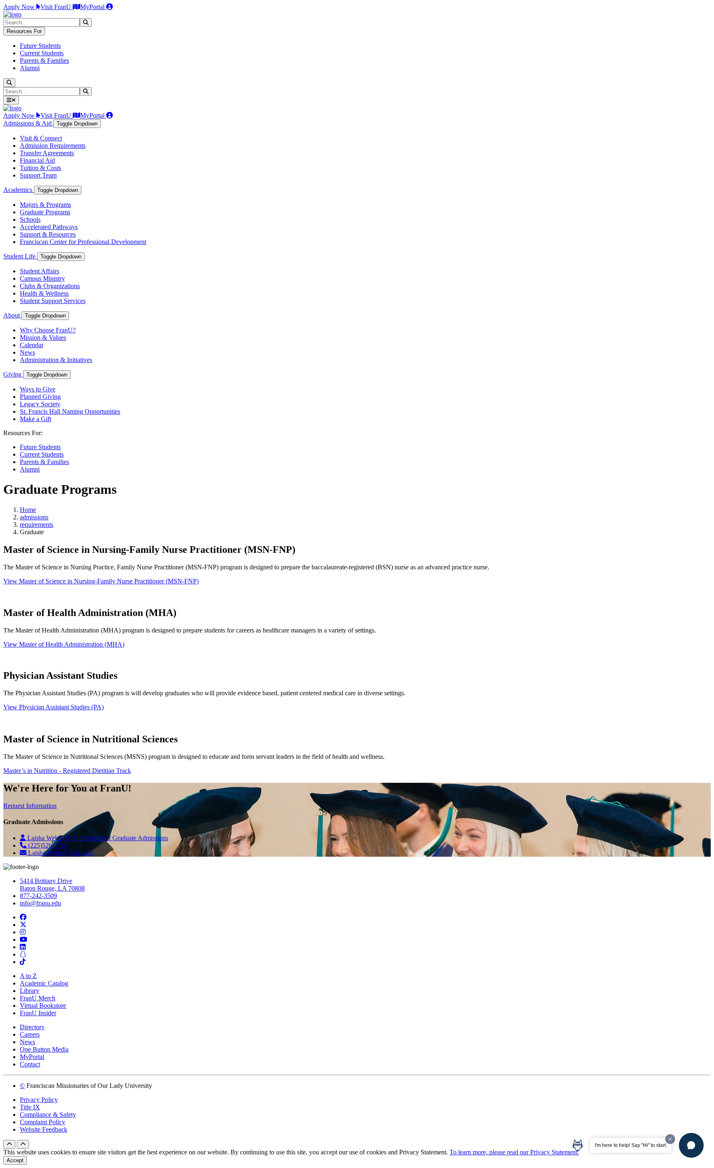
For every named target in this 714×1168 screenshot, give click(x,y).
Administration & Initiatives (56, 359)
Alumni (30, 67)
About (12, 315)
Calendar (31, 344)
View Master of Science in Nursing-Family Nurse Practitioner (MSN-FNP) (101, 581)
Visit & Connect (41, 138)
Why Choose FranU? (48, 330)
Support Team (38, 175)
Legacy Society (40, 403)
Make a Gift (35, 418)
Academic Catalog (44, 983)
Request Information (30, 805)
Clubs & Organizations (50, 285)
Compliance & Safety (48, 1114)
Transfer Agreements (47, 152)
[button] (691, 1145)
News (27, 352)
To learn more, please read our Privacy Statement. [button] (514, 1152)
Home (28, 509)
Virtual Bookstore (43, 1005)
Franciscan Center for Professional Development (83, 241)
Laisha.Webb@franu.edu (59, 852)
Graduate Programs (45, 212)
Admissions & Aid (28, 123)
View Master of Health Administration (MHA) (63, 644)
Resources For (24, 31)
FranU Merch (37, 998)
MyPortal (93, 6)
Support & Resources (48, 234)
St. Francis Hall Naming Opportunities (70, 411)
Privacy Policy (39, 1099)
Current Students (42, 53)
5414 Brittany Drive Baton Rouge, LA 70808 (52, 884)
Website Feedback (43, 1129)
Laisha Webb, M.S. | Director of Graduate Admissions (97, 837)
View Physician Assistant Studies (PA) (53, 707)
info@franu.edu (40, 903)
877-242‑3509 (38, 895)
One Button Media (44, 1049)
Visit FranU (56, 6)
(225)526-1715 (46, 845)
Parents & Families (44, 60)
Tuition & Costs (40, 167)
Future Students (40, 45)
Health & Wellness (44, 293)
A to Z (28, 975)
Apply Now (19, 6)
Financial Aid (37, 160)
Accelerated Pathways (49, 226)
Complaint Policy (42, 1121)
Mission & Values (43, 337)
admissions (34, 517)
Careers (30, 1034)
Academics (18, 189)
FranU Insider (38, 1012)
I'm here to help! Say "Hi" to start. (631, 1145)
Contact (30, 1064)
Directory (32, 1027)
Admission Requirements (53, 145)
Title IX (30, 1107)
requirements (36, 524)
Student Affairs (39, 271)
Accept (15, 1160)
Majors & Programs (45, 204)
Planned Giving (40, 396)
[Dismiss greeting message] (670, 1139)
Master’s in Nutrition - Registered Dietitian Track (67, 770)
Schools (30, 219)
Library (29, 990)
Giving (13, 374)
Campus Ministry (42, 278)
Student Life (20, 256)
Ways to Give (37, 389)
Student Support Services (53, 300)
